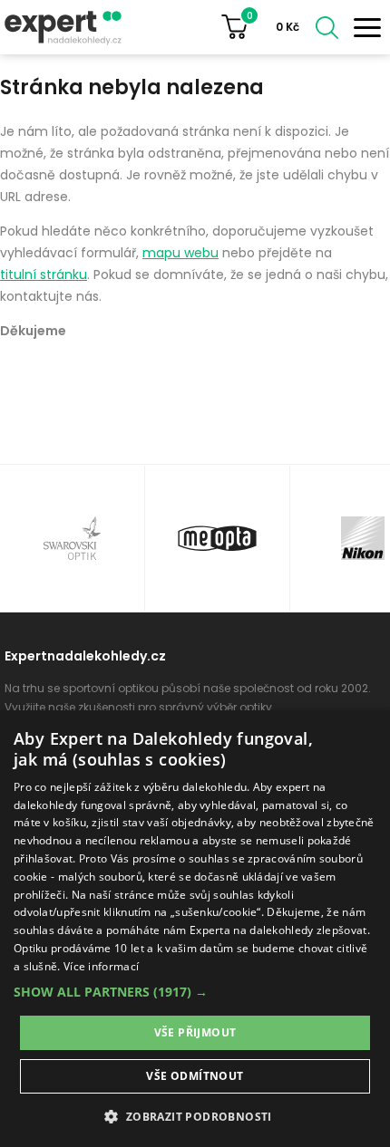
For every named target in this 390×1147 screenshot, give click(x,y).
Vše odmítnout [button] (194, 1076)
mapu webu (180, 253)
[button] (195, 991)
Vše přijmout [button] (195, 1032)
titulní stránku (43, 274)
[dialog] (195, 928)
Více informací (101, 966)
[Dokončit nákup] (267, 27)
